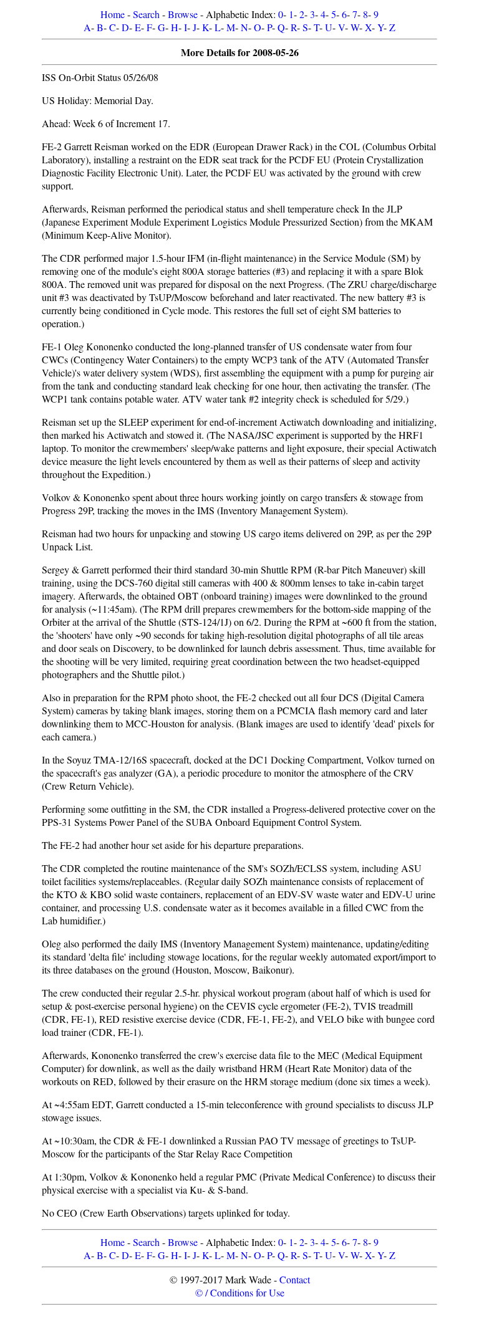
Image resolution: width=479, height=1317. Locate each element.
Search (146, 14)
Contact (294, 1279)
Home (112, 14)
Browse (183, 14)
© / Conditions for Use (239, 1292)
